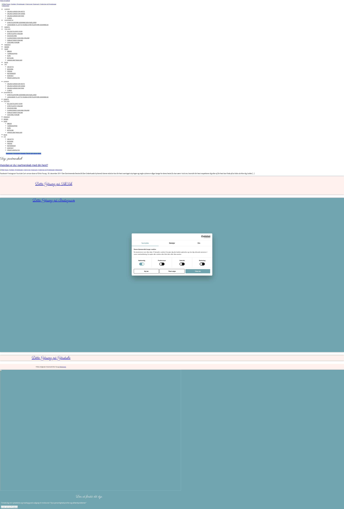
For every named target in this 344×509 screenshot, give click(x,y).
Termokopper (12, 53)
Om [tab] (199, 243)
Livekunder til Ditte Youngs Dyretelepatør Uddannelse (27, 25)
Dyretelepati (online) (15, 34)
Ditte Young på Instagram (54, 200)
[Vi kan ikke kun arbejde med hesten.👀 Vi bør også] (44, 228)
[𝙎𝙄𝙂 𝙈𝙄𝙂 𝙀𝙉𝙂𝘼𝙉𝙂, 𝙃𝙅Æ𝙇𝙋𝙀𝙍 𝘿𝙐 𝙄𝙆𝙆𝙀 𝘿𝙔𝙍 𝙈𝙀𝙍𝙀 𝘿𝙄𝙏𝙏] (80, 277)
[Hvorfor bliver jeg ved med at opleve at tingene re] (99, 229)
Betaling (10, 58)
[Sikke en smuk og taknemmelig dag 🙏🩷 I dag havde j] (26, 254)
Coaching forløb (13, 42)
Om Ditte (10, 67)
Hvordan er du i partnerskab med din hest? (24, 165)
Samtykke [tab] (145, 243)
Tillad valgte (172, 271)
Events (7, 27)
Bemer (6, 47)
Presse (9, 71)
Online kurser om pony (15, 16)
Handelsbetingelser (14, 60)
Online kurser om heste (16, 11)
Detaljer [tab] (172, 243)
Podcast (7, 45)
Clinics (9, 18)
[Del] (338, 2)
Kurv (9, 56)
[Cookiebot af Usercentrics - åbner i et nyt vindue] (202, 236)
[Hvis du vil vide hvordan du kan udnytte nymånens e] (62, 221)
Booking (10, 69)
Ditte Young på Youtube (51, 358)
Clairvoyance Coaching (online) (18, 38)
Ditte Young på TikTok (53, 184)
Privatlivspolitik (13, 78)
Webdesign (63, 367)
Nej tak (146, 271)
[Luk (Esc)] (342, 2)
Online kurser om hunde (16, 14)
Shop (6, 49)
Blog (6, 62)
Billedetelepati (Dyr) (14, 31)
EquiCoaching (12, 36)
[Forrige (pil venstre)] (3, 254)
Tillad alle (198, 271)
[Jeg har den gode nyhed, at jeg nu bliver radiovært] (8, 234)
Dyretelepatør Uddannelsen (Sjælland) (21, 22)
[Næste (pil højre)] (341, 254)
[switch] (161, 264)
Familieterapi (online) (15, 40)
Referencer (11, 73)
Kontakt (10, 76)
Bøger (9, 51)
